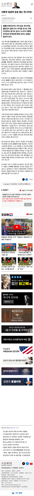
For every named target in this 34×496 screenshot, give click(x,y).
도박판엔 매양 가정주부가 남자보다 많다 (16, 434)
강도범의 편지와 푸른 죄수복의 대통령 (15, 431)
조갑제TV (21, 468)
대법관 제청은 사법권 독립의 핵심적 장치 (16, 447)
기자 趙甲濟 (15, 468)
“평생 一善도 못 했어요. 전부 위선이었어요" (17, 452)
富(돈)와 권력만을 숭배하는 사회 (13, 439)
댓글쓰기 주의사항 (27, 190)
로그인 (28, 204)
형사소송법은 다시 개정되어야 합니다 (15, 442)
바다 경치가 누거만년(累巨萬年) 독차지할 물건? (17, 450)
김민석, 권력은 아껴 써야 (11, 445)
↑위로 (31, 179)
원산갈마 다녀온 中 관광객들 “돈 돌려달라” (17, 455)
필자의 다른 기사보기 (8, 18)
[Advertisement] (17, 405)
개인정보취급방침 (5, 468)
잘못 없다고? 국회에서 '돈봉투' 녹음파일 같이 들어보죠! (17, 437)
